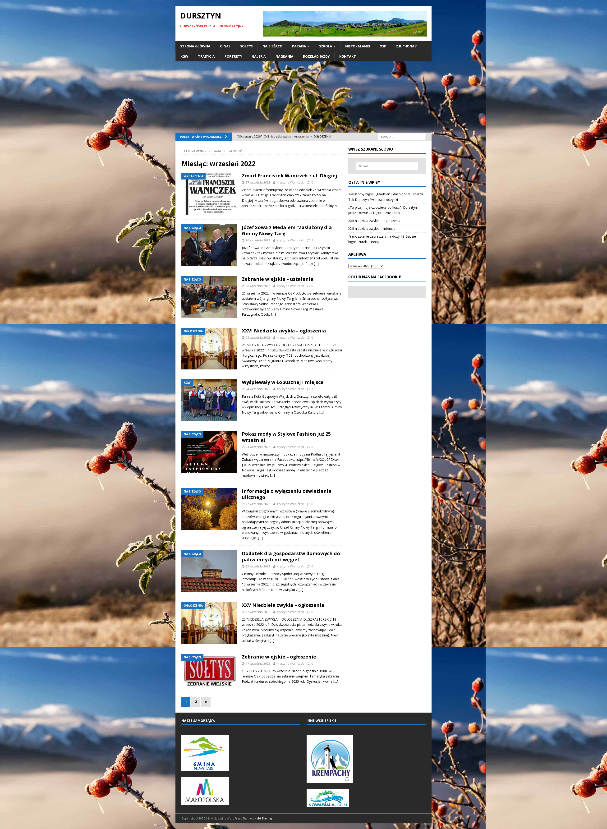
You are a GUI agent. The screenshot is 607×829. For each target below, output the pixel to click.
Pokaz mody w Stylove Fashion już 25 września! (286, 437)
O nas (225, 46)
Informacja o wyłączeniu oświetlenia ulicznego (286, 494)
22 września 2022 (258, 504)
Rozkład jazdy (316, 56)
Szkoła (325, 46)
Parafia (299, 46)
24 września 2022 (258, 337)
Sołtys (246, 46)
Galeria (259, 56)
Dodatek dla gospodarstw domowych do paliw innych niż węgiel (291, 556)
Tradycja (206, 56)
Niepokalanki (357, 46)
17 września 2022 (258, 612)
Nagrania (284, 56)
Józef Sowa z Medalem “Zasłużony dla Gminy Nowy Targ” (287, 230)
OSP (383, 46)
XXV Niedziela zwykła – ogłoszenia (283, 605)
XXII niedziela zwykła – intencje (371, 228)
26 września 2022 (258, 240)
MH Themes (264, 818)
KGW (184, 56)
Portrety (233, 56)
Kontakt (347, 56)
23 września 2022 (258, 447)
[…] (244, 211)
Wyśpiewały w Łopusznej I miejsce (282, 382)
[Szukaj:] (402, 136)
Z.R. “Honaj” (406, 46)
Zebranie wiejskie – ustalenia (277, 279)
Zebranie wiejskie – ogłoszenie (279, 657)
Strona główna (195, 46)
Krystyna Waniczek (290, 182)
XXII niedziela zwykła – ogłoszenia (374, 220)
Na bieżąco (272, 46)
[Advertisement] (303, 97)
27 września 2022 (258, 182)
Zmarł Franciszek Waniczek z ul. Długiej (289, 175)
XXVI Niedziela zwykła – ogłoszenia (284, 330)
